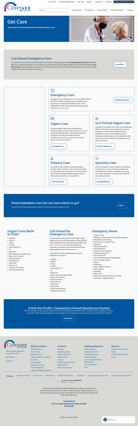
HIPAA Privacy (50, 376)
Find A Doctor (35, 352)
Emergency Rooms (63, 352)
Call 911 (121, 206)
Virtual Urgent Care (64, 354)
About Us (130, 10)
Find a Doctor (76, 10)
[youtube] (8, 367)
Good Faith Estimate (38, 365)
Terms (72, 382)
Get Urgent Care (57, 146)
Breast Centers (62, 365)
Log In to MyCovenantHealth (40, 357)
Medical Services (36, 354)
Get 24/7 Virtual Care (104, 146)
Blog (85, 367)
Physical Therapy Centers (66, 362)
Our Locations (102, 10)
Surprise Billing (36, 362)
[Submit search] (65, 10)
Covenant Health (69, 401)
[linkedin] (11, 367)
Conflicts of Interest (23, 376)
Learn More (120, 64)
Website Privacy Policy (66, 376)
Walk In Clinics (62, 357)
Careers (114, 357)
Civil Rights (80, 376)
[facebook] (4, 367)
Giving (113, 352)
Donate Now (68, 318)
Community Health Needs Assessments (93, 361)
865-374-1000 (10, 357)
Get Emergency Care (122, 100)
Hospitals (60, 349)
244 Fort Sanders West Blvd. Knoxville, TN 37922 (15, 352)
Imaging (60, 360)
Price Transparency (37, 368)
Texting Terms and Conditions (121, 376)
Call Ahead (53, 253)
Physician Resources (91, 354)
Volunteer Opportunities (119, 354)
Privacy (63, 382)
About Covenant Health (119, 349)
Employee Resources (91, 352)
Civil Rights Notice (52, 393)
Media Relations (89, 349)
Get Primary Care (58, 182)
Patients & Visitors (117, 10)
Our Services (89, 10)
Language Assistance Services (41, 370)
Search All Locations (64, 368)
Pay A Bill (34, 360)
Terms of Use (37, 376)
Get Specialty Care (103, 182)
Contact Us (9, 361)
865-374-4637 (15, 67)
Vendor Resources (90, 357)
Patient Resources (37, 349)
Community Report (90, 365)
